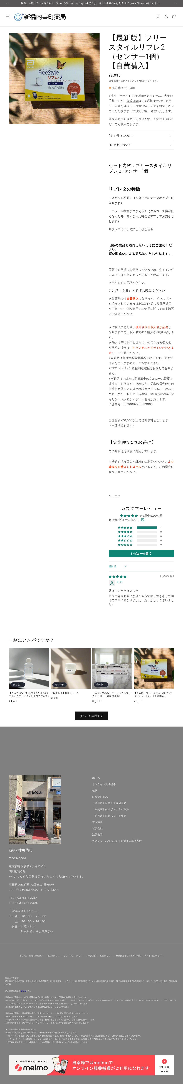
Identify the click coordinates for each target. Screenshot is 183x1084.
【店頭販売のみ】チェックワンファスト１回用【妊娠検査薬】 (111, 695)
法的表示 (97, 834)
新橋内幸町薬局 (36, 956)
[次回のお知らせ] (176, 3)
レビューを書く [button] (141, 553)
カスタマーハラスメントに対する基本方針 (117, 840)
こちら (148, 229)
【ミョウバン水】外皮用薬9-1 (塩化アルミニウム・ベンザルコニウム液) (29, 695)
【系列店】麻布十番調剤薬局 (109, 803)
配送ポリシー (106, 956)
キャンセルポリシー (154, 956)
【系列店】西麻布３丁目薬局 (109, 815)
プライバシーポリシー (74, 956)
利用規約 (92, 956)
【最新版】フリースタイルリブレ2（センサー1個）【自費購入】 (153, 695)
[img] (117, 576)
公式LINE (133, 100)
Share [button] (116, 495)
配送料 (117, 80)
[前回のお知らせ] (7, 3)
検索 (94, 790)
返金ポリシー (54, 956)
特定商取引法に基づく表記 (128, 956)
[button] (7, 17)
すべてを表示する (91, 715)
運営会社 (97, 828)
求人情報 (97, 821)
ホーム (96, 777)
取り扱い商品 (100, 796)
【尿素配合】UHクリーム (65, 693)
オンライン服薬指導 (104, 784)
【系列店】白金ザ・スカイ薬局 (110, 809)
